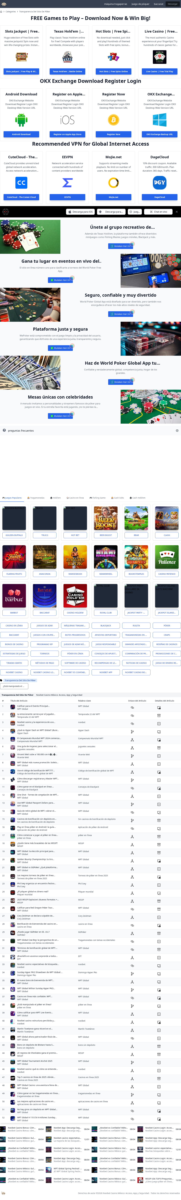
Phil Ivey (21, 886)
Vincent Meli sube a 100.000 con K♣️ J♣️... (37, 754)
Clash (167, 535)
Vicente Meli (23, 757)
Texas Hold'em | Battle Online (67, 31)
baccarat (158, 4)
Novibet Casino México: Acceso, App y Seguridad (126, 1193)
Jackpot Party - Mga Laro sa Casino (138, 612)
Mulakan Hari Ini (120, 247)
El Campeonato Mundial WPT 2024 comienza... (39, 738)
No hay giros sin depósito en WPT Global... (37, 1109)
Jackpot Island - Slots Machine (168, 612)
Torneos (44, 653)
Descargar (173, 4)
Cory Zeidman (23, 918)
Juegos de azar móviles (76, 644)
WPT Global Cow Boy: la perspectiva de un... (38, 940)
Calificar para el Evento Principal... (33, 706)
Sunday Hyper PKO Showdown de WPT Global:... (40, 972)
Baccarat (45, 612)
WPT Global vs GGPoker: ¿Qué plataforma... (37, 867)
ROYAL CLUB (106, 612)
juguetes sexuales (25, 749)
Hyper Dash (22, 733)
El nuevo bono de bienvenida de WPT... (35, 980)
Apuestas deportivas (106, 635)
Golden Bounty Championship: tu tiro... (35, 859)
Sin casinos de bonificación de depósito (36, 822)
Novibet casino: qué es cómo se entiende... (37, 1069)
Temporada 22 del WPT (28, 717)
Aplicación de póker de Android (32, 830)
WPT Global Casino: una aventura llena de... (38, 1085)
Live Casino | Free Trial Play (160, 31)
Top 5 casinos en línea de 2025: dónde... (36, 1077)
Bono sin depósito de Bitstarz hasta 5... (35, 1044)
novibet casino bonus (137, 672)
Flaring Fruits (14, 574)
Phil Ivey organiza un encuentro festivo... (36, 883)
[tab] (12, 498)
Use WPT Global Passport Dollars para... (36, 802)
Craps (167, 635)
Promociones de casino (168, 653)
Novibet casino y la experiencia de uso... (36, 722)
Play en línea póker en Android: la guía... (36, 827)
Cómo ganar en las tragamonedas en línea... (38, 1093)
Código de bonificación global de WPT (35, 773)
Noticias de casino (136, 663)
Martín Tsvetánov (25, 1031)
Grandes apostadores (137, 644)
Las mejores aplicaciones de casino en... (36, 1101)
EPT (19, 959)
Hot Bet (75, 535)
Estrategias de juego (14, 653)
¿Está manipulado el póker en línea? (34, 1004)
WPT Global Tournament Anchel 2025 (34, 1061)
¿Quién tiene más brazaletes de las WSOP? (37, 843)
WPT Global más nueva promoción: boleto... (37, 762)
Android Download (21, 94)
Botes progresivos (75, 635)
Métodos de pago (44, 663)
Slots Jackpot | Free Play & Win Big (21, 31)
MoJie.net (113, 157)
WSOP (20, 846)
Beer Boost (106, 535)
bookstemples (136, 574)
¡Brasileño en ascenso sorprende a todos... (37, 956)
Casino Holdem (75, 612)
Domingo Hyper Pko (26, 975)
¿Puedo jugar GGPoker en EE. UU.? (33, 932)
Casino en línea (14, 625)
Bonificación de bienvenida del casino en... (37, 923)
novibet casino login (45, 672)
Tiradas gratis (14, 663)
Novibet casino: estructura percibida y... (36, 1020)
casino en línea (24, 926)
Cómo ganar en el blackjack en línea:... (35, 786)
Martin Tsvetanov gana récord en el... (35, 1028)
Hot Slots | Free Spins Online (113, 31)
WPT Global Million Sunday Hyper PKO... (36, 988)
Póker (167, 625)
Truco (44, 535)
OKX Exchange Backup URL (159, 94)
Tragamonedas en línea (137, 635)
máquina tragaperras (115, 4)
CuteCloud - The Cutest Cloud (21, 157)
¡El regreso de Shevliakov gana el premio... (37, 1053)
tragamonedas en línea (28, 1096)
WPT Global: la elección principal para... (36, 851)
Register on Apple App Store (67, 94)
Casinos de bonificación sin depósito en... (36, 819)
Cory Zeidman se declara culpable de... (35, 915)
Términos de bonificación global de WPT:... (37, 948)
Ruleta (136, 625)
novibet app (106, 672)
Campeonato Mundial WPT (29, 741)
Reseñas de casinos (166, 644)
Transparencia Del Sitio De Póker (34, 11)
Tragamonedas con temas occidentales (35, 943)
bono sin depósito (25, 1047)
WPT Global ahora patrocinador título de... (37, 1036)
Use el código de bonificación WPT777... (36, 770)
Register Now (113, 94)
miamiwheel (105, 574)
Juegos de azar (45, 625)
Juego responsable (106, 644)
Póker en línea (75, 653)
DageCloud (159, 157)
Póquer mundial (25, 894)
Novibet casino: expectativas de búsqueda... (38, 964)
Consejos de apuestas (106, 653)
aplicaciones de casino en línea (32, 1104)
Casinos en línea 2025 (27, 1080)
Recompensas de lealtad (107, 663)
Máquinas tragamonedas (76, 625)
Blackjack (106, 625)
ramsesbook (75, 574)
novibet (20, 725)
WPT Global (22, 709)
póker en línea (24, 838)
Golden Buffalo (14, 535)
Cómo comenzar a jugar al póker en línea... (37, 835)
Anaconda (44, 574)
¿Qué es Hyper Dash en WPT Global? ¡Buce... (38, 730)
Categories (11, 11)
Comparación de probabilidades (137, 653)
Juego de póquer (140, 4)
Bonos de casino (14, 644)
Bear (136, 535)
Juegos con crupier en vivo (46, 635)
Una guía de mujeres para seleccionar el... (37, 746)
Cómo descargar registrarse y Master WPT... (38, 778)
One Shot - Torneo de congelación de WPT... (38, 794)
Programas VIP (45, 644)
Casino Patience (166, 574)
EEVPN (67, 157)
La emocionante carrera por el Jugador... (36, 714)
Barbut (14, 612)
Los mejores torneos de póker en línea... (36, 875)
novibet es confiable (75, 672)
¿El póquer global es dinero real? (32, 891)
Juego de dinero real (167, 663)
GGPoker (21, 934)
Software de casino (75, 663)
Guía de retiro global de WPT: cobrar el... (36, 810)
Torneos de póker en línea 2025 (32, 878)
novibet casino (14, 672)
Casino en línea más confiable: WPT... (34, 996)
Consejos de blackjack (27, 789)
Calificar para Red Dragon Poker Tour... (35, 907)
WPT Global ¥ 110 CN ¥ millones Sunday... (37, 1117)
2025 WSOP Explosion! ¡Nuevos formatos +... (38, 899)
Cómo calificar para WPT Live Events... (35, 1012)
